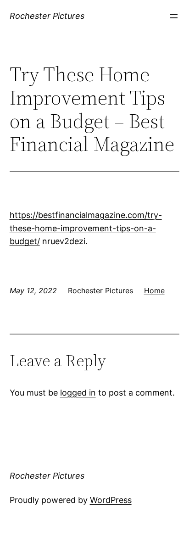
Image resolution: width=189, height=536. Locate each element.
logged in (78, 392)
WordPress (111, 500)
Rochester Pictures (47, 16)
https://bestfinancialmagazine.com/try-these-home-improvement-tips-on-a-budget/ (86, 228)
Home (154, 290)
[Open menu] (173, 16)
